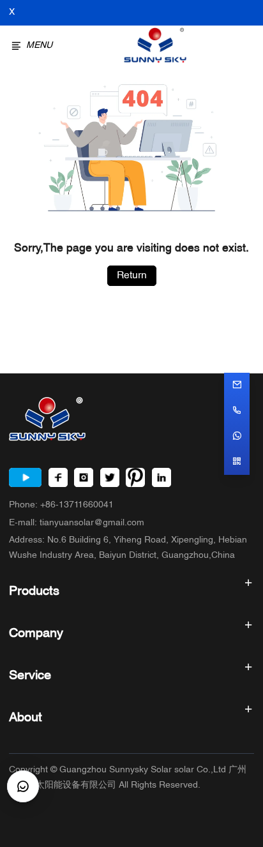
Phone (61, 505)
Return (132, 276)
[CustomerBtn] (23, 786)
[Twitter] (109, 477)
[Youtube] (25, 477)
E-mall (76, 523)
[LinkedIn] (161, 477)
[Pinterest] (135, 477)
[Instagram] (83, 477)
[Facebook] (58, 477)
